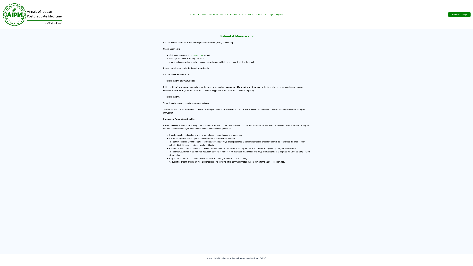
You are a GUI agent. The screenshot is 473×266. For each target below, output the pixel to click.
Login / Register (276, 14)
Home (192, 14)
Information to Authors (235, 14)
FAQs (250, 14)
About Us (201, 14)
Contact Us (261, 14)
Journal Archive (216, 14)
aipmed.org (198, 55)
